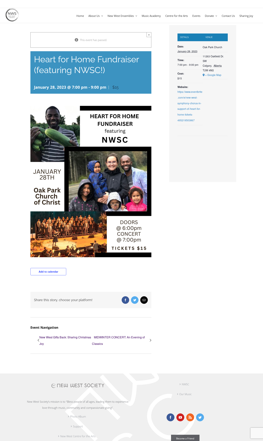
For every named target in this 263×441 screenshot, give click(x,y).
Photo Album (78, 416)
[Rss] (190, 417)
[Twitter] (200, 417)
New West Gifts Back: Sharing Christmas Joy (65, 340)
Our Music (185, 394)
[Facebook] (170, 417)
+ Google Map (213, 75)
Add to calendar (48, 271)
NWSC (185, 384)
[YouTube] (180, 417)
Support (78, 426)
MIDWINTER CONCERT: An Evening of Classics (118, 340)
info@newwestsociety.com (20, 4)
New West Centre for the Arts (78, 436)
